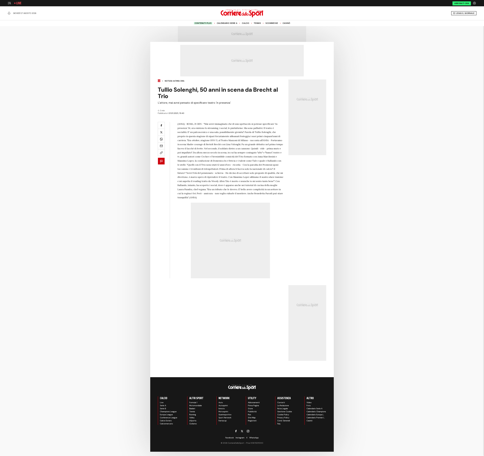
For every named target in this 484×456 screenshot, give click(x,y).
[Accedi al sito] (474, 3)
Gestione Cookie (284, 411)
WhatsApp (254, 437)
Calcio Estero (166, 420)
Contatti (281, 402)
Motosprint (223, 411)
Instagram (240, 437)
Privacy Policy (283, 417)
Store (250, 408)
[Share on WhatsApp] (161, 139)
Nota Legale (282, 408)
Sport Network (225, 417)
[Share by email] (161, 145)
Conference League (168, 417)
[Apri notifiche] (9, 13)
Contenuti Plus (203, 23)
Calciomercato (166, 423)
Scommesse (271, 23)
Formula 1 (193, 402)
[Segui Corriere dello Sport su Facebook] (235, 431)
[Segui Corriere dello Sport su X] (242, 431)
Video (309, 402)
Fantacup (223, 420)
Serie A (163, 405)
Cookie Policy (283, 414)
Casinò (286, 23)
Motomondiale (195, 405)
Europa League (166, 414)
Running (192, 414)
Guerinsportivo (225, 414)
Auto (221, 402)
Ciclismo (193, 423)
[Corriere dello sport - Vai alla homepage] (242, 13)
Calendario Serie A (227, 23)
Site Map (252, 417)
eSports (192, 420)
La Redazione (283, 405)
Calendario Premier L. (316, 417)
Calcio (245, 23)
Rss (249, 414)
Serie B (163, 408)
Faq (278, 423)
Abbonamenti (254, 402)
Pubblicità (252, 411)
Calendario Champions (316, 411)
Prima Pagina (253, 405)
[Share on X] (161, 132)
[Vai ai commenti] (161, 161)
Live (18, 3)
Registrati (252, 420)
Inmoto (222, 408)
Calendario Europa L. (315, 414)
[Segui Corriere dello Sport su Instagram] (248, 431)
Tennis (257, 23)
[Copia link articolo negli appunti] (161, 152)
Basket (192, 408)
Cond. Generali (283, 420)
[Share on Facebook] (161, 125)
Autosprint (223, 405)
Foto (309, 405)
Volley (191, 417)
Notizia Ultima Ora (174, 81)
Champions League (168, 411)
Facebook (229, 437)
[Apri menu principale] (9, 3)
